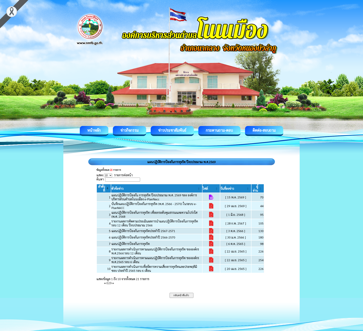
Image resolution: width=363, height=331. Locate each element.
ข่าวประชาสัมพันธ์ (172, 130)
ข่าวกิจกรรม (129, 130)
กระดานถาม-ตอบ (219, 130)
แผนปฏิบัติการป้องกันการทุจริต (130, 244)
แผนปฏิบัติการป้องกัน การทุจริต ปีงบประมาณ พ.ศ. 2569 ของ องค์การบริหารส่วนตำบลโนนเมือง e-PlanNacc (154, 197)
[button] (117, 188)
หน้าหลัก (94, 130)
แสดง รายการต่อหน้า (114, 175)
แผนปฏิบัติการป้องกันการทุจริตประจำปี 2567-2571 (143, 231)
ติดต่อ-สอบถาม (264, 130)
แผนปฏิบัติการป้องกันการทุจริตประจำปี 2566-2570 (143, 237)
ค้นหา (100, 179)
